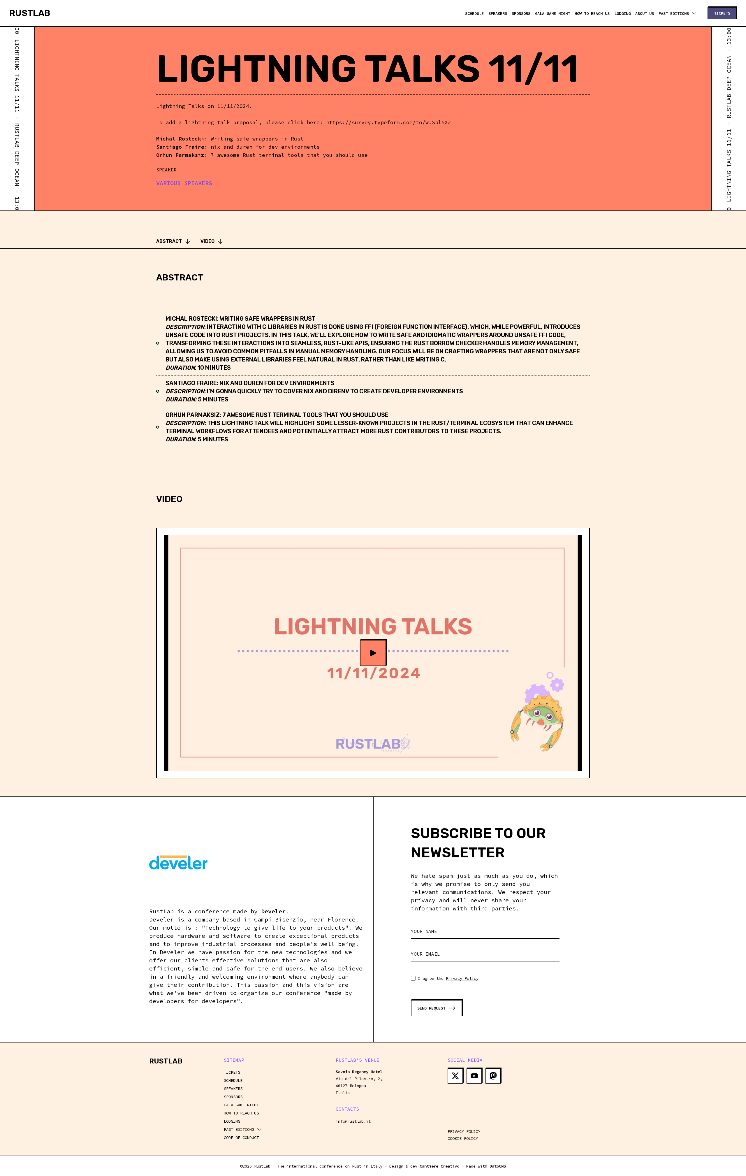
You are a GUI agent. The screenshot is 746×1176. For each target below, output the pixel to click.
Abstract (169, 241)
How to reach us (592, 13)
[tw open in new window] (455, 1076)
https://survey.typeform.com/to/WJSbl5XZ (388, 122)
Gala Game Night (552, 13)
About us (644, 13)
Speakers (497, 13)
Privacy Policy (462, 978)
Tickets (232, 1072)
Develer (273, 911)
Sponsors (521, 13)
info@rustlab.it (353, 1121)
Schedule (474, 13)
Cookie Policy (463, 1138)
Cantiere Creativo (439, 1166)
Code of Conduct (241, 1137)
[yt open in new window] (474, 1076)
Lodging (622, 13)
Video (207, 241)
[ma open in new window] (493, 1076)
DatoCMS (498, 1166)
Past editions (674, 13)
